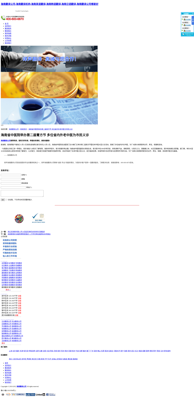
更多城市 (167, 351)
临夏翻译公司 (16, 333)
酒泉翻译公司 (16, 326)
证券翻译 (18, 273)
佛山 (99, 351)
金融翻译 (11, 277)
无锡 (70, 351)
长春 (40, 351)
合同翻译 (5, 263)
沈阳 (44, 351)
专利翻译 (18, 263)
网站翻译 (18, 270)
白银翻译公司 (6, 324)
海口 (11, 359)
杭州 (73, 351)
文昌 (39, 359)
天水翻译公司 (16, 321)
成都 (144, 351)
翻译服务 (8, 28)
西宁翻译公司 (6, 338)
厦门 (88, 351)
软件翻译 (11, 282)
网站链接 (25, 183)
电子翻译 (5, 268)
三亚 (14, 359)
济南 (55, 351)
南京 (59, 351)
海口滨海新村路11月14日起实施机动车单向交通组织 (26, 232)
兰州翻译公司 (6, 321)
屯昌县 (64, 359)
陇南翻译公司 (6, 333)
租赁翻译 (5, 280)
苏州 (62, 351)
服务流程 (8, 36)
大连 (48, 351)
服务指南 (8, 33)
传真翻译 (5, 277)
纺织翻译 (5, 282)
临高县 (75, 359)
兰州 (162, 351)
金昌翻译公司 (16, 331)
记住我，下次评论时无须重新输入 (20, 200)
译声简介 (8, 26)
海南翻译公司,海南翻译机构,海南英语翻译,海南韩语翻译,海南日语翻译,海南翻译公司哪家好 (49, 4)
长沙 (136, 351)
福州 (84, 351)
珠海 (106, 351)
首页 (6, 363)
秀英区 (29, 359)
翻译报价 (8, 31)
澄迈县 (70, 359)
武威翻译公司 (16, 328)
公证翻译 (11, 265)
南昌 (140, 351)
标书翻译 (11, 263)
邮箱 (23, 179)
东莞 (102, 351)
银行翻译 (11, 273)
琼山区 (18, 359)
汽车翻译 (11, 270)
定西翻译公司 (6, 331)
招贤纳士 (8, 38)
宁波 (77, 351)
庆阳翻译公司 (16, 324)
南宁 (122, 351)
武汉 (133, 351)
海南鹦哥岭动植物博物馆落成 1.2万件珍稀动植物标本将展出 (29, 234)
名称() (24, 175)
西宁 (154, 351)
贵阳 (151, 351)
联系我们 (8, 43)
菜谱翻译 (5, 275)
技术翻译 (18, 282)
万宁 (46, 359)
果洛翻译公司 (16, 338)
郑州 (129, 351)
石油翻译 (18, 280)
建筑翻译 (5, 273)
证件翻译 (5, 285)
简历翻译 (18, 285)
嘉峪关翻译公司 (7, 336)
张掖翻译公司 (6, 328)
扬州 (66, 351)
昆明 (147, 351)
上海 (10, 351)
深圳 (95, 351)
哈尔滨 (25, 351)
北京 (14, 351)
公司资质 (8, 40)
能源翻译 (11, 285)
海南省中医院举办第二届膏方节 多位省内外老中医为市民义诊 (50, 129)
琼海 (42, 359)
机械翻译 (18, 265)
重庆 (17, 351)
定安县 (59, 359)
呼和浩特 (32, 351)
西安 (158, 351)
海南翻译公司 (14, 129)
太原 (37, 351)
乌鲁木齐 (117, 351)
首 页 (6, 24)
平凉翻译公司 (6, 326)
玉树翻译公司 (6, 341)
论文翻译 (5, 265)
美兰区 (34, 359)
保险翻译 (18, 277)
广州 (91, 351)
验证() (28, 187)
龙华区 (24, 359)
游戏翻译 (18, 275)
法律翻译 (5, 270)
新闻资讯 (23, 129)
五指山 (54, 359)
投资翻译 (11, 280)
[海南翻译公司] (49, 71)
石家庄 (110, 351)
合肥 (80, 351)
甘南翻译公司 (18, 336)
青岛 (51, 351)
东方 (50, 359)
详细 (19, 296)
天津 (21, 351)
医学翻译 (18, 268)
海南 (125, 351)
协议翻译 (11, 275)
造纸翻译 (11, 268)
